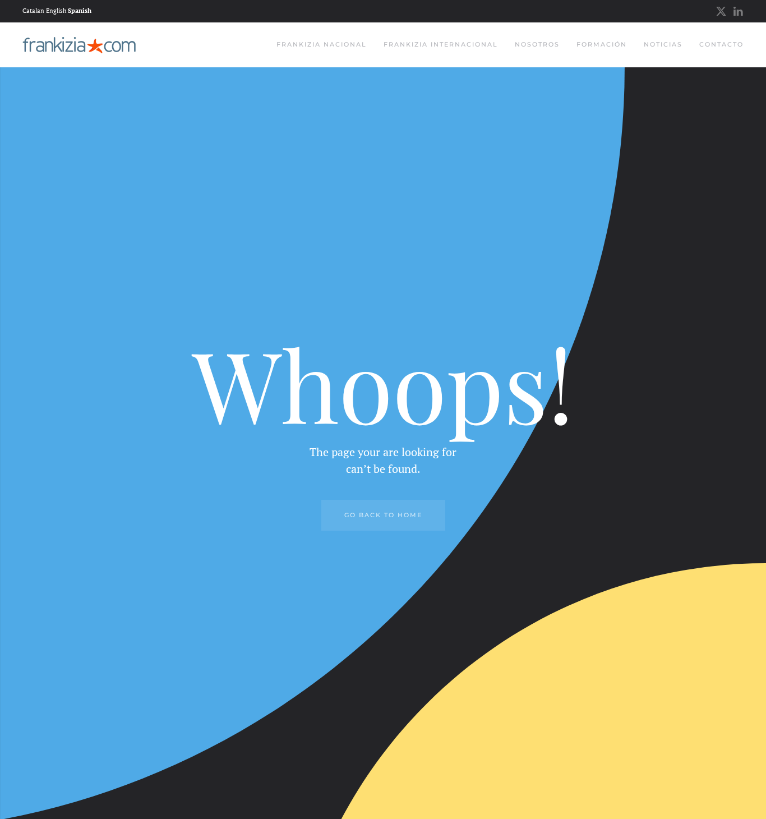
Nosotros (537, 44)
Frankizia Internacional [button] (441, 44)
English (56, 11)
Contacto (721, 44)
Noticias (663, 44)
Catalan (33, 11)
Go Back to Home (383, 515)
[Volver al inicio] (79, 44)
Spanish (79, 11)
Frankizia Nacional (321, 44)
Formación (601, 44)
